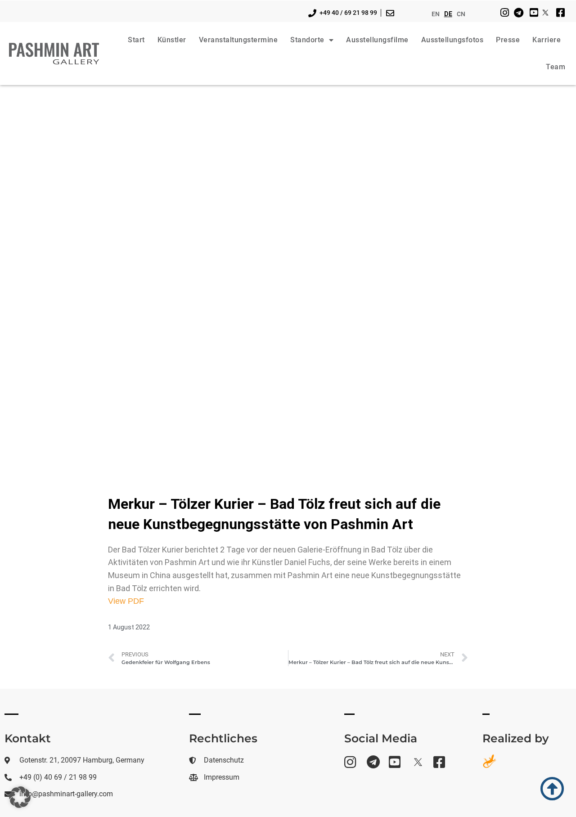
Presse (508, 40)
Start (136, 40)
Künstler (172, 40)
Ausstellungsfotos (452, 40)
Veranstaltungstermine (238, 40)
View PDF (126, 601)
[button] (20, 797)
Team (555, 67)
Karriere (546, 40)
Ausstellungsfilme (377, 40)
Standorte (307, 40)
